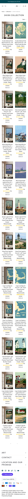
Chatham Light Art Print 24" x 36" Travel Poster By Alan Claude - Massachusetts (20, 429)
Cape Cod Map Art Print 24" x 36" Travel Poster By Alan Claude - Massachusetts (20, 289)
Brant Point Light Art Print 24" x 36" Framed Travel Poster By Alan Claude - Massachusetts (7, 255)
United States (8, 479)
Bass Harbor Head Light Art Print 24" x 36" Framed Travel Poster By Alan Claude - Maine (7, 79)
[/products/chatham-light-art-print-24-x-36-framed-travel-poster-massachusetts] (7, 415)
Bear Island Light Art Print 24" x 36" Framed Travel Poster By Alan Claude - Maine (7, 113)
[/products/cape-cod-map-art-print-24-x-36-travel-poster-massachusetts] (20, 275)
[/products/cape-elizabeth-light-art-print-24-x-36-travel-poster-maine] (20, 346)
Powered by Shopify (7, 495)
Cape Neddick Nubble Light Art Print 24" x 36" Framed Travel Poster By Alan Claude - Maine (7, 395)
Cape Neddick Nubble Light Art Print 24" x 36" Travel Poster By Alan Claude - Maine (20, 394)
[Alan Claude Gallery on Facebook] (3, 470)
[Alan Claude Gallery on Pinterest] (9, 470)
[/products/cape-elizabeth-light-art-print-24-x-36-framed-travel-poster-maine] (7, 346)
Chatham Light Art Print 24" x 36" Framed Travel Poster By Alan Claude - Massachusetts (7, 429)
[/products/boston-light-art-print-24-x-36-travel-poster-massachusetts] (20, 206)
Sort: (23, 19)
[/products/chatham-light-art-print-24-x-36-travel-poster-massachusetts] (20, 415)
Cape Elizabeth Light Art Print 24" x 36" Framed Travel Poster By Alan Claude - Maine (7, 360)
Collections (8, 11)
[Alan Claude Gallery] (19, 6)
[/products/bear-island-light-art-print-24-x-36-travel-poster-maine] (20, 99)
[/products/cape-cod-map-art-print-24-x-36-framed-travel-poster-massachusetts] (7, 275)
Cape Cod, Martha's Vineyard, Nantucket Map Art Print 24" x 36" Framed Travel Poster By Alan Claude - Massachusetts (7, 325)
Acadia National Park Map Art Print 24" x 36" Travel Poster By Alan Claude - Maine (20, 43)
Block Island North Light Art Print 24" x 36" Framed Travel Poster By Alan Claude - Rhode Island (7, 185)
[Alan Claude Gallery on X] (16, 470)
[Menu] (2, 6)
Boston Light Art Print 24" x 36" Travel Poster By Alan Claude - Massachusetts (20, 220)
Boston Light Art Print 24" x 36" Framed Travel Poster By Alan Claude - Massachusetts (7, 220)
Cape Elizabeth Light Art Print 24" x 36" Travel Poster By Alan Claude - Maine (20, 359)
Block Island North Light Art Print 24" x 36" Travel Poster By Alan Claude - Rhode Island (20, 184)
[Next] (17, 443)
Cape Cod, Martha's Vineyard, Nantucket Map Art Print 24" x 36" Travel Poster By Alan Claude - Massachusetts (20, 325)
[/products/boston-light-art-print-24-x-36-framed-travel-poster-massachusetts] (7, 206)
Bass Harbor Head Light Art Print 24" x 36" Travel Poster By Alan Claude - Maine (20, 78)
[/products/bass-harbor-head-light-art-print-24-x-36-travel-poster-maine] (20, 64)
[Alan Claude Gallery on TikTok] (12, 470)
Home (3, 11)
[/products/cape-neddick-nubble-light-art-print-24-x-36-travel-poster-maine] (20, 380)
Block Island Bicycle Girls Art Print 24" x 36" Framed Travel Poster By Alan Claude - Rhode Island (7, 149)
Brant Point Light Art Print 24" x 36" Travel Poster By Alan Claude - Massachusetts (20, 255)
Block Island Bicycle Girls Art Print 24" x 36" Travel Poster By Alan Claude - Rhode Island (20, 148)
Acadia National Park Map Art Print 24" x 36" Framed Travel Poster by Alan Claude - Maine (7, 44)
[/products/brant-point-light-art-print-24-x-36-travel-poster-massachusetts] (20, 240)
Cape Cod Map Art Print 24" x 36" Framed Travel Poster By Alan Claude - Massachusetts (7, 289)
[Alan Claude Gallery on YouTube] (19, 470)
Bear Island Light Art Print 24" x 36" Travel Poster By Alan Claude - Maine (20, 112)
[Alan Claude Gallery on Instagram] (6, 470)
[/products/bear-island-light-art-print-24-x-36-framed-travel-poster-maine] (7, 99)
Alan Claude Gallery (11, 490)
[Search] (5, 6)
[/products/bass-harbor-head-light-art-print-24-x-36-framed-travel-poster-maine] (7, 64)
